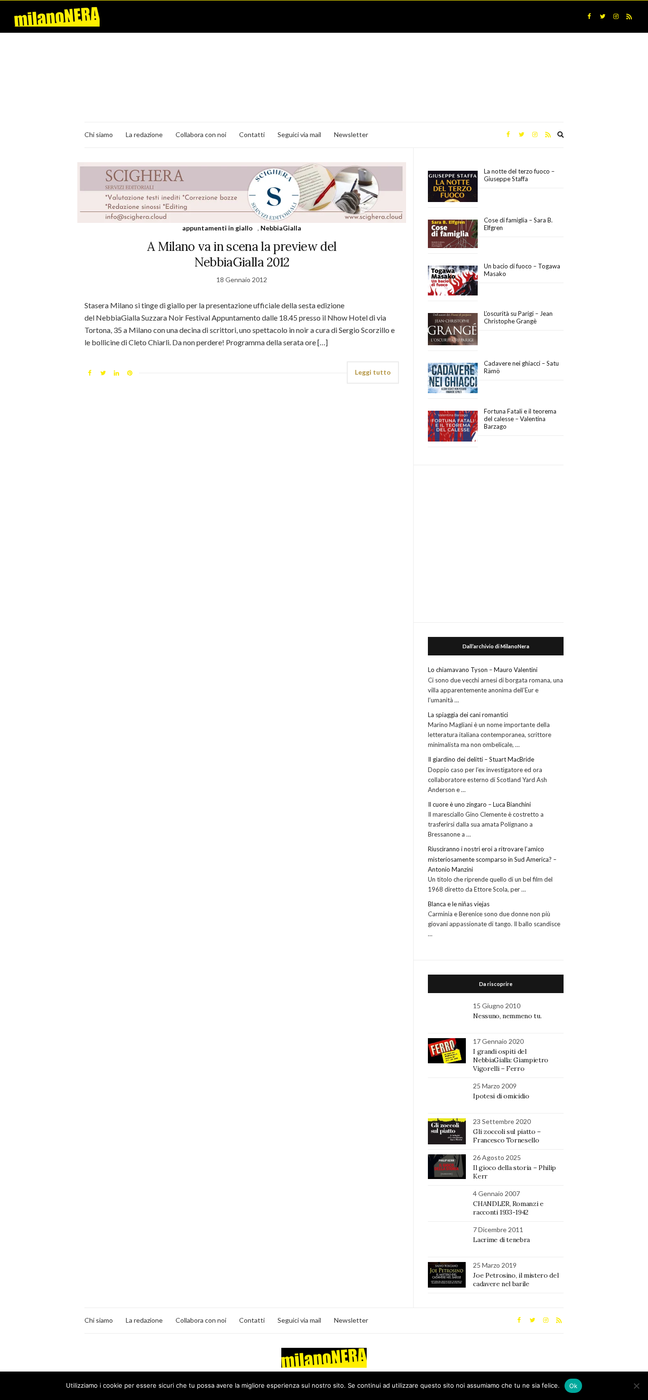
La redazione (144, 134)
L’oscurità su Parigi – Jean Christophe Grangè (518, 317)
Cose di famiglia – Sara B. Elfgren (518, 223)
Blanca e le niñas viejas (459, 904)
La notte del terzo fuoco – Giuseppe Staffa (519, 175)
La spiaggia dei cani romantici (468, 714)
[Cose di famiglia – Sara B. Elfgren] (453, 234)
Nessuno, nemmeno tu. (507, 1016)
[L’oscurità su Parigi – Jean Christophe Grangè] (453, 329)
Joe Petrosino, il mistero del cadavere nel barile (515, 1279)
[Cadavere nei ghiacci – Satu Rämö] (453, 378)
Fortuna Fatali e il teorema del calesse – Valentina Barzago (520, 418)
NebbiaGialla (280, 228)
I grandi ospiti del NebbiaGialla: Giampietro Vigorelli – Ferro (510, 1060)
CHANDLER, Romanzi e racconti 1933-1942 (508, 1207)
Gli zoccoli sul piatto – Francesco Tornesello (507, 1135)
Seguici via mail (299, 134)
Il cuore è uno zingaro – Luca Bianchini (479, 804)
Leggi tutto (373, 372)
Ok (573, 1386)
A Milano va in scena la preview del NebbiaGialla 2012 (241, 254)
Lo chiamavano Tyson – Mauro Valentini (482, 669)
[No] (636, 1386)
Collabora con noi (201, 134)
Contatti (252, 134)
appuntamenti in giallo (217, 228)
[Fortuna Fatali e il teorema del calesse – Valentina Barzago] (453, 426)
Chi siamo (98, 134)
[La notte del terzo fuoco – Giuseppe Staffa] (453, 186)
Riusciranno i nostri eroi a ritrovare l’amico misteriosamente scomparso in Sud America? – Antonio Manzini (492, 859)
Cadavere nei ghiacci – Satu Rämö (521, 367)
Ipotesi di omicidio (501, 1096)
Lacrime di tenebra (501, 1239)
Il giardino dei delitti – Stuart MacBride (481, 759)
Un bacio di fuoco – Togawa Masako (522, 269)
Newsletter (351, 134)
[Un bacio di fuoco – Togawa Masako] (453, 280)
